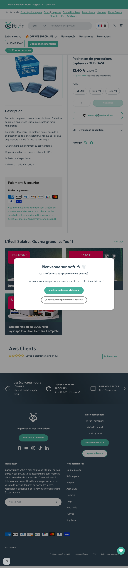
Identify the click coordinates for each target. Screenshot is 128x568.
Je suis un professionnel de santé (64, 290)
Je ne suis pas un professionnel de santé (64, 300)
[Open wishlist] (121, 551)
